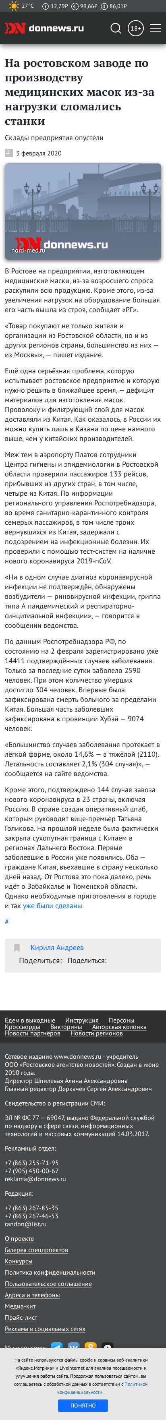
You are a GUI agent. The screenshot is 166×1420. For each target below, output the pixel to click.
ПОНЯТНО (83, 1405)
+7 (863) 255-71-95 (32, 1163)
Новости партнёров (32, 1033)
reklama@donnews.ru (35, 1179)
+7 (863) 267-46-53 (31, 1216)
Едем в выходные (30, 1020)
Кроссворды (22, 1027)
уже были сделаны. (53, 905)
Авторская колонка (119, 1027)
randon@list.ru (26, 1224)
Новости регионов (97, 1033)
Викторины (66, 1027)
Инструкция (82, 1020)
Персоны (122, 1020)
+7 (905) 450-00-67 (32, 1171)
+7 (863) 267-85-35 (31, 1208)
